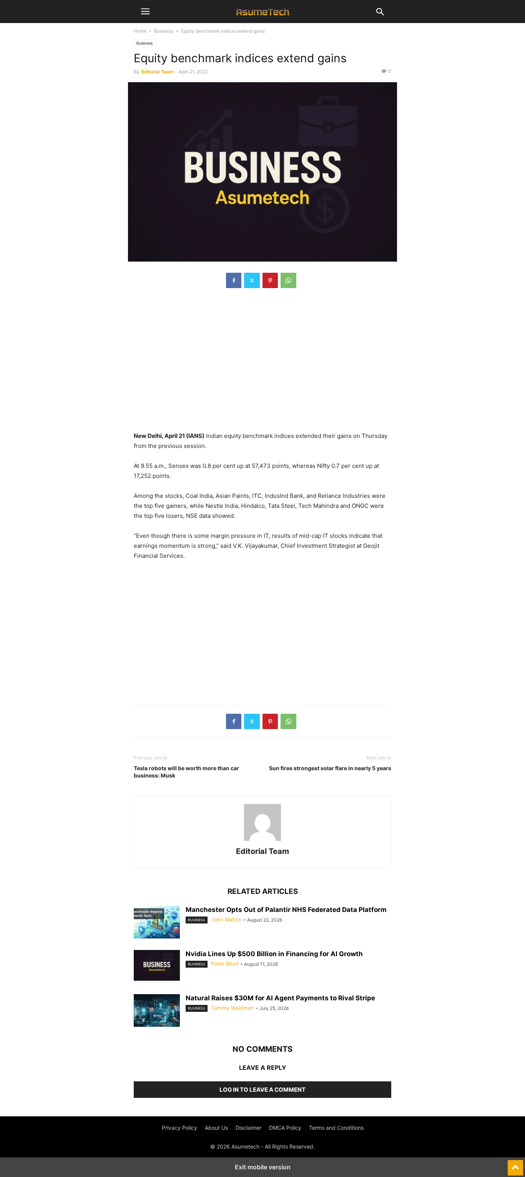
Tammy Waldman (232, 1008)
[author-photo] (262, 840)
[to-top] (515, 1164)
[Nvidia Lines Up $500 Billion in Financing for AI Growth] (157, 965)
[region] (262, 363)
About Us (216, 1127)
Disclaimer (248, 1127)
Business (163, 31)
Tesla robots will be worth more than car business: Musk (186, 772)
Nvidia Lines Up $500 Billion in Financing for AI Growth (274, 954)
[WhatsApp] (288, 280)
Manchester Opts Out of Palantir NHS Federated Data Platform (286, 909)
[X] (252, 280)
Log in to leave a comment (262, 1089)
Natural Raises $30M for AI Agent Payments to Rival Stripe (280, 998)
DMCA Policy (285, 1127)
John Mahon (226, 919)
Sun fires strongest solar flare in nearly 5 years (330, 768)
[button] (145, 11)
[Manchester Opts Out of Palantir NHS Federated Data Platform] (157, 923)
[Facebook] (233, 280)
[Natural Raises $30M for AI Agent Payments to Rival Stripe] (157, 1011)
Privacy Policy (179, 1127)
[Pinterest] (270, 280)
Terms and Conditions (336, 1127)
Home (140, 31)
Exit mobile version (263, 1167)
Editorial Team (157, 72)
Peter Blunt (225, 963)
